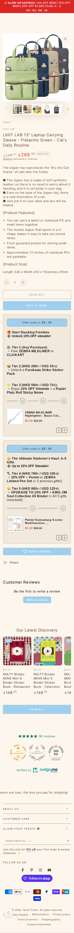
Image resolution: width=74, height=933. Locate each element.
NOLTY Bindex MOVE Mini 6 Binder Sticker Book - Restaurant (16, 680)
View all (36, 709)
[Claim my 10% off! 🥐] (69, 840)
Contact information (39, 924)
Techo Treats (30, 909)
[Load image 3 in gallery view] (37, 109)
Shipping (7, 159)
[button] (37, 551)
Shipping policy (51, 919)
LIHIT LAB (9, 129)
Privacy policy (61, 914)
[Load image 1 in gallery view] (17, 109)
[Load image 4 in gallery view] (47, 109)
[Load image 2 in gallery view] (27, 109)
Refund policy (40, 914)
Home (6, 122)
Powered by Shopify (16, 914)
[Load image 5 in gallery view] (56, 109)
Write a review (37, 600)
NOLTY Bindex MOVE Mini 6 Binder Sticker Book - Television (47, 680)
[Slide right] (68, 109)
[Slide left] (6, 109)
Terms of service (28, 919)
